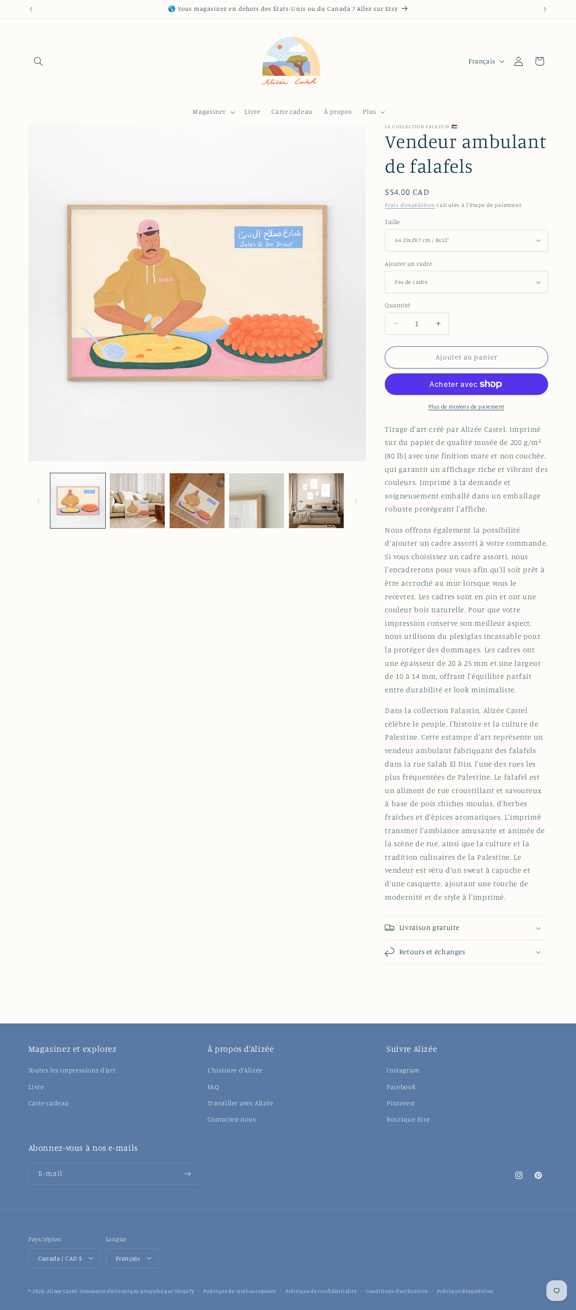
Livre (36, 1086)
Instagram (403, 1070)
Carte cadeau (49, 1103)
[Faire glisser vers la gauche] (38, 501)
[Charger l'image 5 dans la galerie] (316, 500)
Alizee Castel (62, 1291)
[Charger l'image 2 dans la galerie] (137, 500)
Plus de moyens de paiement (466, 406)
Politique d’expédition (465, 1291)
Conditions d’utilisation (397, 1291)
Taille (392, 221)
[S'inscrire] (187, 1173)
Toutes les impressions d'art (72, 1070)
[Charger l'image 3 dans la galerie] (197, 500)
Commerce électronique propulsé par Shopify (137, 1291)
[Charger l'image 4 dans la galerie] (256, 500)
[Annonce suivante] (545, 9)
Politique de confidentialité (321, 1291)
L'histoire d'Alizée (235, 1070)
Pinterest (401, 1103)
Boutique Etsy (408, 1119)
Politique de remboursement (239, 1291)
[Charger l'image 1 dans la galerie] (77, 500)
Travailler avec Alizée (240, 1103)
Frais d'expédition (410, 205)
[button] (38, 61)
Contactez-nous (231, 1119)
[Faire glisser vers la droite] (356, 501)
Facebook (401, 1086)
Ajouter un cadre (408, 263)
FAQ (213, 1086)
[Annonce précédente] (31, 9)
